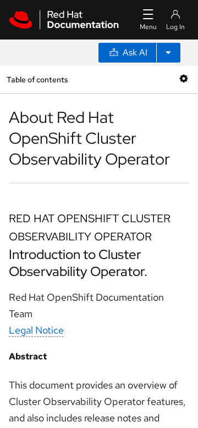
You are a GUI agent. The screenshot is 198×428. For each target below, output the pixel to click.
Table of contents (37, 79)
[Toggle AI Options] (168, 53)
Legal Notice (36, 330)
